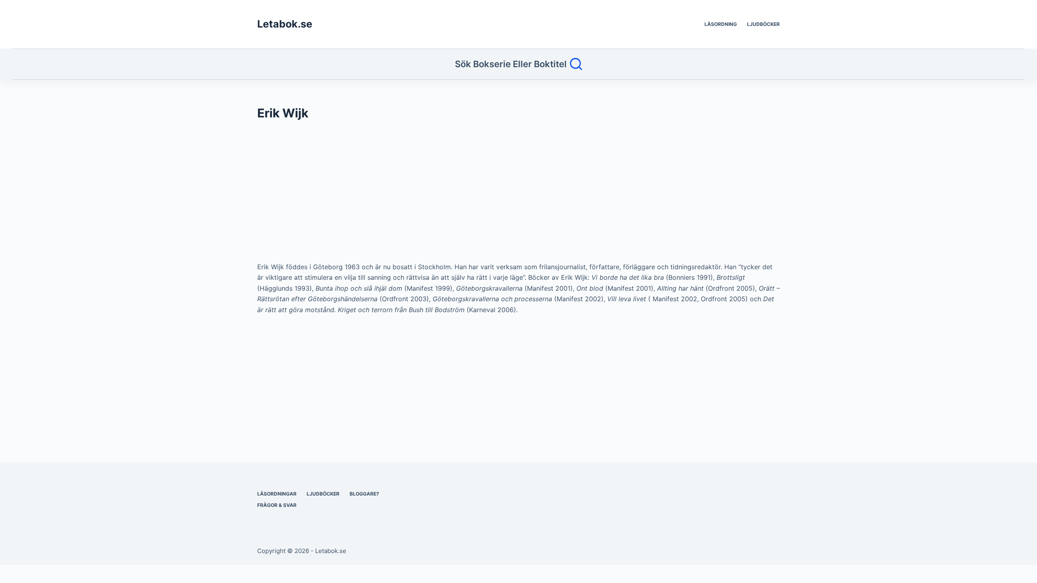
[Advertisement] (500, 195)
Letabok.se (284, 24)
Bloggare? (364, 494)
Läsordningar (277, 494)
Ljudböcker (763, 24)
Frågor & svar (277, 505)
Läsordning (720, 24)
